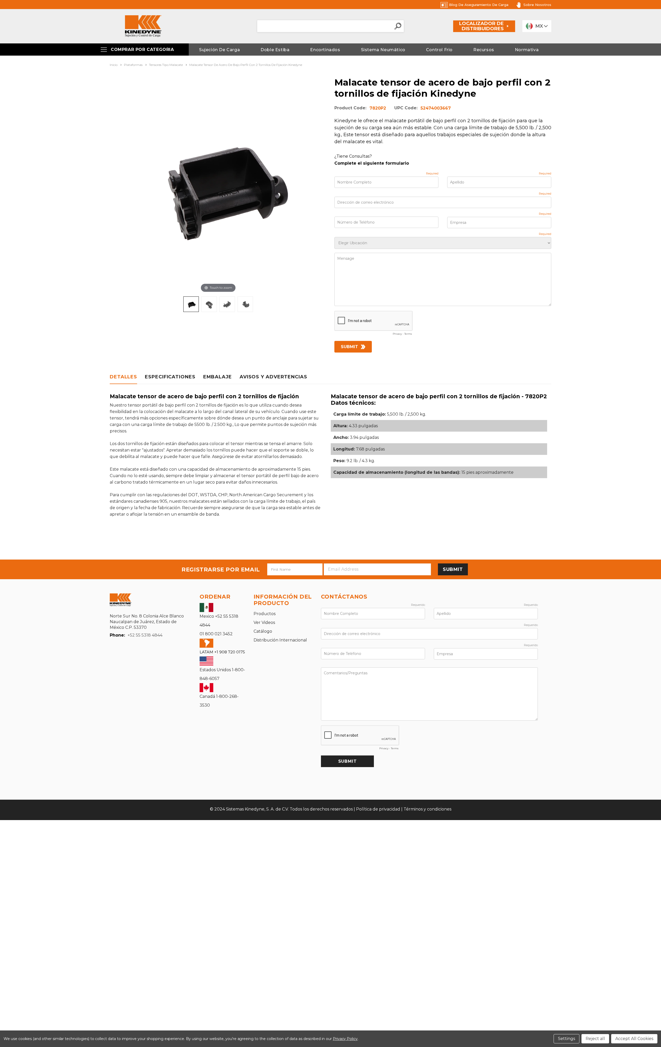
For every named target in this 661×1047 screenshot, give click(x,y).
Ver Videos (264, 622)
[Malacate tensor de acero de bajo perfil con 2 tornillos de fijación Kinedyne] (191, 304)
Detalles (123, 377)
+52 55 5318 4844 (145, 635)
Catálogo (263, 631)
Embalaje (217, 377)
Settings (566, 1038)
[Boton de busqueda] (398, 26)
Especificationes (170, 377)
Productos (265, 613)
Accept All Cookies (634, 1038)
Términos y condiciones (427, 809)
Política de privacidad (378, 809)
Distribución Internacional (280, 640)
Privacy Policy (345, 1038)
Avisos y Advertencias (273, 377)
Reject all (595, 1038)
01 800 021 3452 (216, 633)
